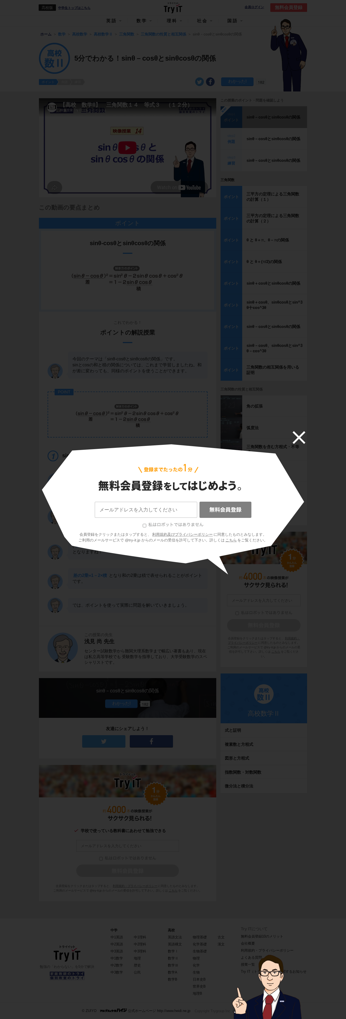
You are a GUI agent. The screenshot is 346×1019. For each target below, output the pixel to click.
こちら (231, 540)
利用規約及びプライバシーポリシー (182, 534)
